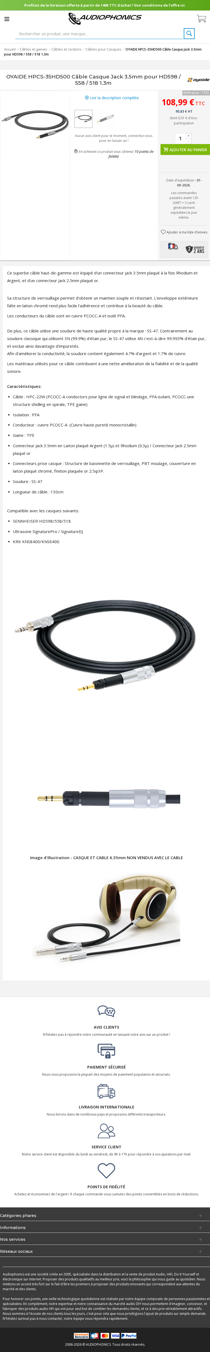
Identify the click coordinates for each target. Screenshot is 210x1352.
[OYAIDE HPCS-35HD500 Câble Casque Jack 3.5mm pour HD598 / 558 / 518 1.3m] (83, 119)
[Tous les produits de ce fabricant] (198, 80)
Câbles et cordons (66, 49)
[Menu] (7, 19)
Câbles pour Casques (103, 49)
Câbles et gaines (33, 49)
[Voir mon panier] (204, 19)
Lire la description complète (114, 97)
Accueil (10, 49)
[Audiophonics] (105, 18)
